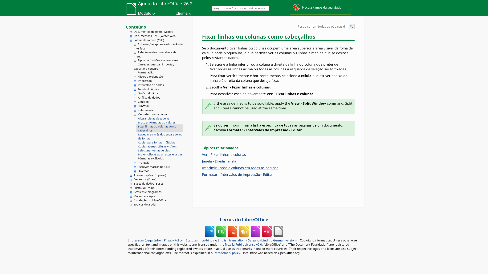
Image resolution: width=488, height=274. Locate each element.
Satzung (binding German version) (272, 240)
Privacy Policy (173, 240)
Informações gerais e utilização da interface (158, 46)
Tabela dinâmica (148, 89)
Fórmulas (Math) (145, 188)
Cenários (143, 102)
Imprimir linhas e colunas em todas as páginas (240, 167)
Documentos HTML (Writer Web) (155, 36)
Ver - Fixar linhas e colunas (224, 154)
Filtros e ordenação (150, 76)
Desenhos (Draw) (145, 179)
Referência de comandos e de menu (155, 54)
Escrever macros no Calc (154, 167)
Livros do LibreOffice (244, 219)
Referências (145, 110)
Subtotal (143, 106)
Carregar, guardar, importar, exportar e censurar (154, 66)
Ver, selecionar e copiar (153, 114)
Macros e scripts (144, 196)
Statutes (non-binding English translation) (216, 240)
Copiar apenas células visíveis (157, 146)
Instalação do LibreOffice (150, 200)
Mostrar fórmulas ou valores (157, 122)
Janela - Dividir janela (219, 161)
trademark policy (228, 253)
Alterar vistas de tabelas (153, 118)
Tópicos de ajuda (145, 204)
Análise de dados (149, 97)
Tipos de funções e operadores (158, 60)
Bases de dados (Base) (148, 183)
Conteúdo (136, 27)
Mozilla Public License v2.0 (243, 244)
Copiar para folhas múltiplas (156, 142)
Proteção (143, 162)
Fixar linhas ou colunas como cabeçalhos (157, 128)
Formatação (145, 72)
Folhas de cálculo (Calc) (149, 40)
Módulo (144, 13)
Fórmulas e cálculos (151, 158)
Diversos (143, 171)
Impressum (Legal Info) (144, 240)
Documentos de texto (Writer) (153, 31)
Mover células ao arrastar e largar (160, 154)
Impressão (145, 81)
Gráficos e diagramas (147, 192)
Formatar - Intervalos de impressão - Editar (237, 174)
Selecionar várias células (154, 150)
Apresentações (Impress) (150, 175)
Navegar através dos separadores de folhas (160, 136)
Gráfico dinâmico (149, 93)
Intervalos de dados (151, 85)
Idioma (182, 13)
